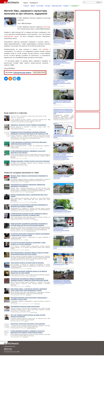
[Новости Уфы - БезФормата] (10, 2)
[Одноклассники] (10, 79)
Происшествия (57, 6)
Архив (33, 6)
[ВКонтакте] (6, 79)
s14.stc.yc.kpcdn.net (11, 26)
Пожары (66, 6)
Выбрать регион (8, 349)
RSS (18, 351)
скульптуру (46, 27)
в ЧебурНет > (74, 6)
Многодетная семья (11, 36)
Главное (26, 6)
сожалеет (45, 49)
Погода (47, 6)
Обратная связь (8, 348)
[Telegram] (14, 79)
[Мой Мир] (19, 79)
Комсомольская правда (22, 72)
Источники (39, 6)
